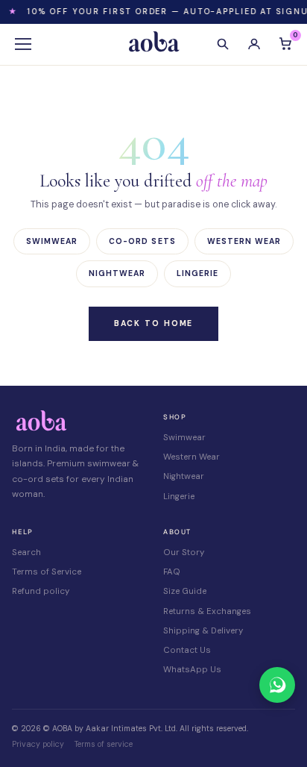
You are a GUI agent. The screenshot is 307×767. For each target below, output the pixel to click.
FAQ (171, 571)
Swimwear (51, 241)
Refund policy (40, 591)
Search (26, 552)
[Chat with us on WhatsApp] (277, 685)
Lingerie (197, 273)
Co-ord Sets (142, 241)
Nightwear (117, 273)
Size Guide (184, 591)
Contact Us (187, 650)
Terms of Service (46, 571)
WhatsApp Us (192, 669)
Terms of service (104, 744)
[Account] (254, 44)
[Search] (222, 44)
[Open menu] (23, 44)
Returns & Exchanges (207, 611)
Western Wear (244, 241)
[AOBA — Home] (153, 44)
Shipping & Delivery (203, 630)
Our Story (183, 552)
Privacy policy (38, 744)
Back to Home (154, 323)
